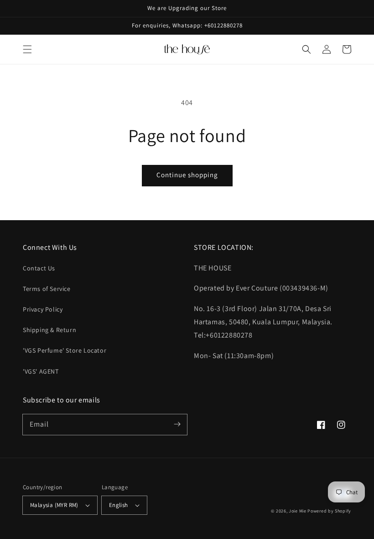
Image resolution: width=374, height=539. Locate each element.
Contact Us (39, 268)
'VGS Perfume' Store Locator (64, 350)
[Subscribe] (177, 424)
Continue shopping (187, 174)
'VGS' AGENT (41, 371)
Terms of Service (47, 289)
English (118, 505)
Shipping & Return (49, 330)
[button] (27, 49)
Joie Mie (297, 511)
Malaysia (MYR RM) (54, 505)
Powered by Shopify (329, 511)
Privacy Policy (42, 309)
